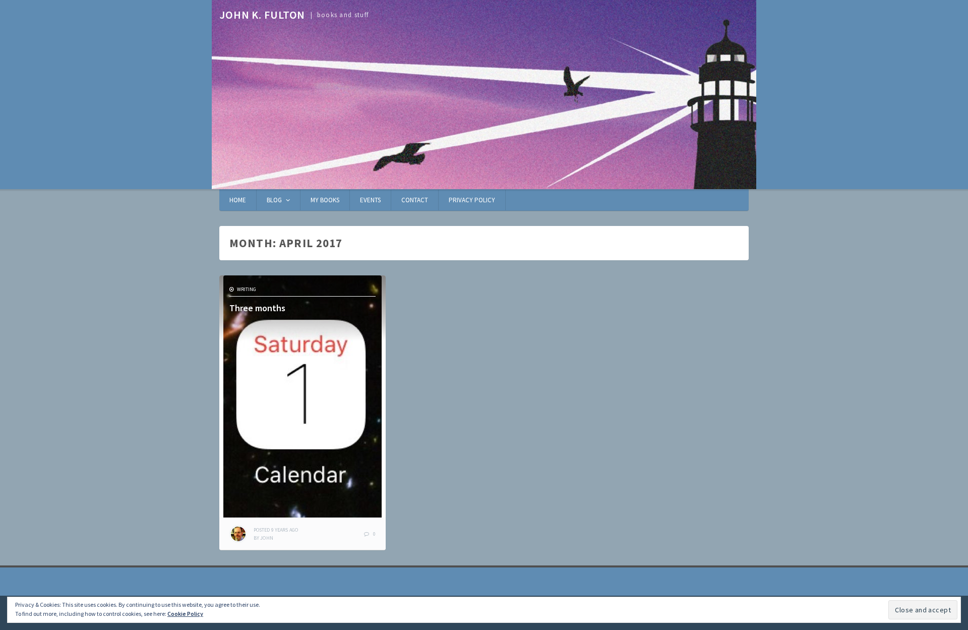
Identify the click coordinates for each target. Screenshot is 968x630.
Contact (414, 200)
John (266, 538)
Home (237, 200)
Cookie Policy (185, 613)
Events (370, 200)
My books (325, 200)
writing (246, 289)
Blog (274, 200)
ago (276, 530)
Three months (257, 308)
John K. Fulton (262, 15)
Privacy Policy (472, 200)
